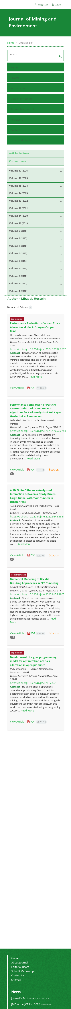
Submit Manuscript (22, 109)
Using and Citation (22, 140)
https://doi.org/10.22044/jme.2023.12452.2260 (38, 431)
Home (10, 42)
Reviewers (17, 119)
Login (57, 4)
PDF (38, 387)
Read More (35, 376)
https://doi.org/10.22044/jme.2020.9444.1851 (37, 516)
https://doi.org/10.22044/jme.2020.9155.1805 (37, 594)
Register (43, 4)
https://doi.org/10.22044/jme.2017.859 (33, 683)
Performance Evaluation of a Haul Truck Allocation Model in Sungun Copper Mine (35, 327)
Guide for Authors (21, 98)
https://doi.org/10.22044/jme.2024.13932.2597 (38, 349)
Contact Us (17, 130)
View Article (17, 387)
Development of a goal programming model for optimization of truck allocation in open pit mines (33, 661)
